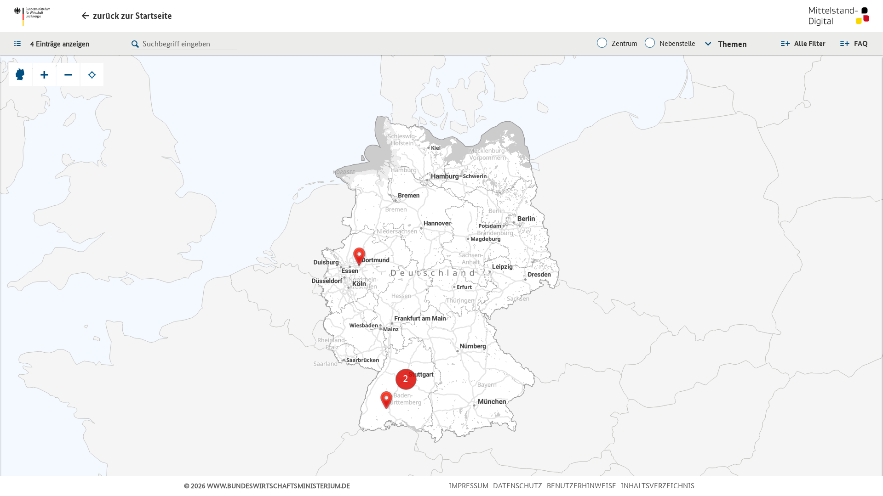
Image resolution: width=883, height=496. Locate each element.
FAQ (861, 43)
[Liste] (20, 43)
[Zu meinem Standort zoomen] (91, 74)
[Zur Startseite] (839, 17)
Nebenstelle (677, 43)
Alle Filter (810, 43)
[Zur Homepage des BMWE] (32, 16)
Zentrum (624, 43)
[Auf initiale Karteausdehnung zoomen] (20, 74)
